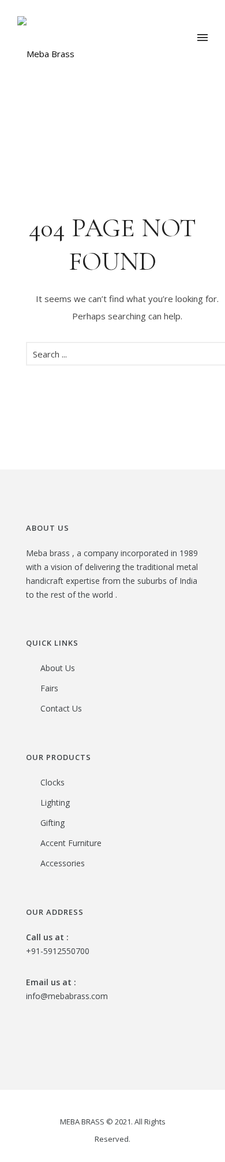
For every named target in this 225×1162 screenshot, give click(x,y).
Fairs (49, 688)
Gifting (52, 822)
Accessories (62, 863)
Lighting (55, 802)
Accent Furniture (71, 842)
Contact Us (61, 708)
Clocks (52, 782)
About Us (57, 667)
